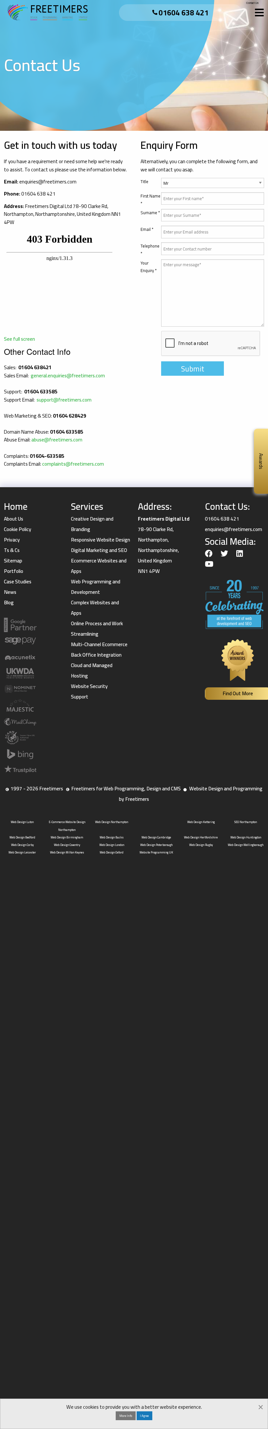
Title (144, 181)
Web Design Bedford (22, 837)
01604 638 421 (184, 12)
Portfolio (13, 571)
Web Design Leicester (22, 852)
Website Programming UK (156, 852)
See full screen (19, 339)
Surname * (150, 212)
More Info (125, 1416)
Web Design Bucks (112, 837)
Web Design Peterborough (156, 845)
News (10, 592)
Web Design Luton (22, 822)
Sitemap (13, 560)
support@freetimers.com (64, 400)
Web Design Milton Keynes (67, 852)
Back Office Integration (96, 655)
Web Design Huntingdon (245, 837)
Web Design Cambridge (156, 837)
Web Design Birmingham (67, 837)
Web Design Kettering (201, 822)
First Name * (150, 199)
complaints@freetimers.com (73, 464)
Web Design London (111, 845)
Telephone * (150, 249)
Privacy (12, 539)
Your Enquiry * (149, 266)
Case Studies (17, 581)
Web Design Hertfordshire (201, 837)
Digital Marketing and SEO (99, 550)
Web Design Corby (22, 845)
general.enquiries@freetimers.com (68, 375)
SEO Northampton (245, 822)
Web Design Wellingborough (245, 845)
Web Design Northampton (111, 822)
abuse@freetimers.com (56, 439)
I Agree (144, 1416)
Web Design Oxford (112, 852)
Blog (9, 602)
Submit (192, 369)
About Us (13, 519)
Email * (147, 229)
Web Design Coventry (67, 845)
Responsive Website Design (100, 539)
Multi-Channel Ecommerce (99, 644)
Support (79, 696)
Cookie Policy (17, 529)
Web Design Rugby (201, 845)
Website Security (89, 686)
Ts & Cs (12, 550)
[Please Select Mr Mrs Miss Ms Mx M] (212, 185)
